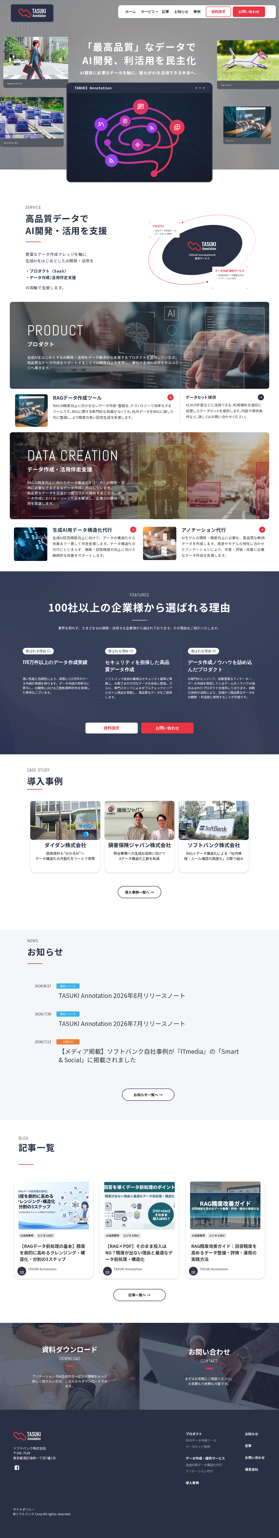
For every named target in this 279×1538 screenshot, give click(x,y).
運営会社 (251, 1469)
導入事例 (192, 1482)
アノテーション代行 (199, 1471)
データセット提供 (198, 1446)
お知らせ (181, 11)
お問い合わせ (255, 1457)
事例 (197, 11)
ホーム (130, 11)
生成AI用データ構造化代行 (204, 1465)
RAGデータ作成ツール (201, 1440)
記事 (165, 11)
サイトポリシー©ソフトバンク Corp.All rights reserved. (42, 1511)
